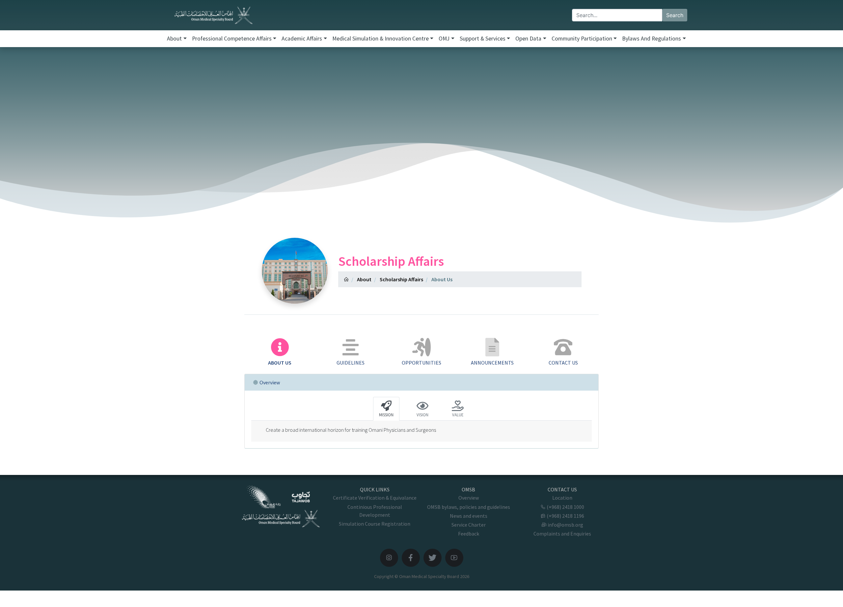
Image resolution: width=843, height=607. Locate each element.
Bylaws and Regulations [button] (651, 38)
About (364, 279)
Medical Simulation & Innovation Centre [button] (380, 38)
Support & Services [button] (482, 38)
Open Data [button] (528, 38)
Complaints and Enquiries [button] (562, 533)
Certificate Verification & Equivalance (375, 497)
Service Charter (468, 524)
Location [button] (562, 497)
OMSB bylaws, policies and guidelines (468, 507)
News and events (468, 515)
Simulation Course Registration (374, 523)
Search (674, 15)
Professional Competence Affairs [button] (232, 38)
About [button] (174, 38)
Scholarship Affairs (401, 279)
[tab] (280, 352)
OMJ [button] (444, 38)
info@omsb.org (565, 524)
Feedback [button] (468, 533)
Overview (468, 497)
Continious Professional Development (374, 511)
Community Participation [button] (582, 38)
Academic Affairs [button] (302, 38)
